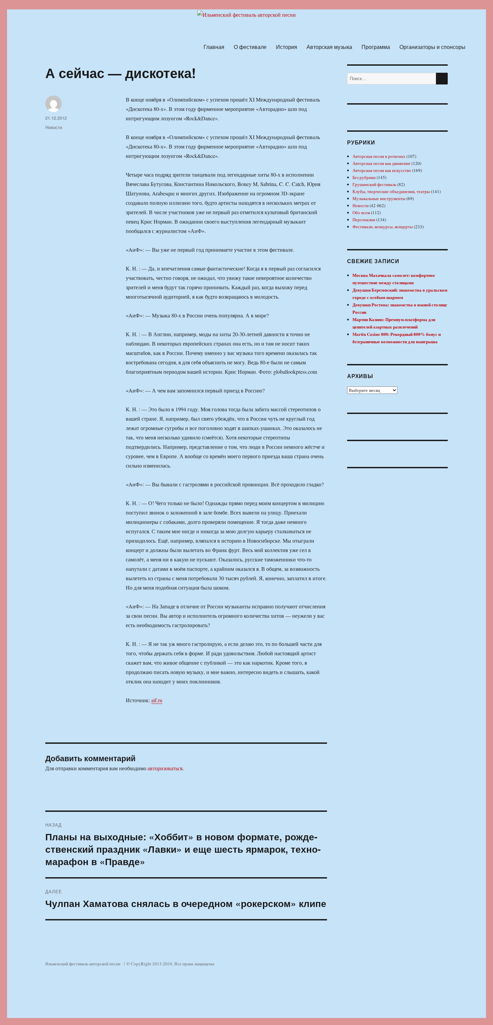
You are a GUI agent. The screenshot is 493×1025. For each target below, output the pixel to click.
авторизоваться (165, 768)
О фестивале (250, 47)
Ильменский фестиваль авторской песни (82, 964)
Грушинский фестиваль (374, 184)
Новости (53, 127)
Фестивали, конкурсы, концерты (382, 227)
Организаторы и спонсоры (432, 47)
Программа (376, 47)
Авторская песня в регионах (378, 156)
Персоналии (363, 220)
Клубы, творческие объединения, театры (391, 191)
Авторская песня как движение (381, 163)
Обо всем (361, 212)
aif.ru (156, 700)
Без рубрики (364, 177)
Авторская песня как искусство (381, 170)
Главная (214, 47)
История (286, 47)
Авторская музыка (329, 47)
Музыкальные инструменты (378, 198)
